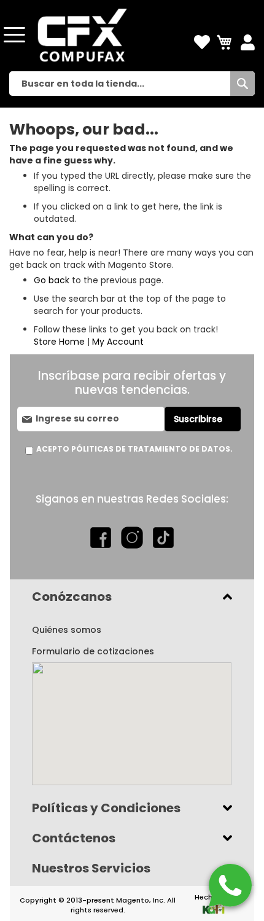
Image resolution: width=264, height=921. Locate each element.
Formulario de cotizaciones (93, 651)
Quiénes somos (66, 630)
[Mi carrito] (225, 42)
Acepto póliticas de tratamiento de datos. (134, 449)
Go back (51, 280)
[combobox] (132, 83)
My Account (118, 341)
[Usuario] (248, 43)
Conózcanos (72, 596)
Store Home (59, 341)
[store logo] (80, 35)
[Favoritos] (202, 42)
